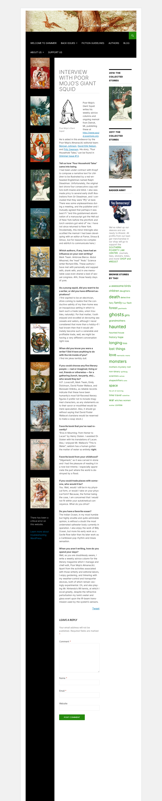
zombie (118, 405)
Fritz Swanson (71, 149)
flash (129, 303)
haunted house (116, 332)
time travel (115, 395)
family (118, 302)
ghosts (116, 314)
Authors (114, 43)
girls (127, 315)
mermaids (121, 356)
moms (127, 356)
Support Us (55, 52)
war (111, 400)
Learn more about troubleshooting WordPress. (39, 535)
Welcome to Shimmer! (43, 43)
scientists (114, 376)
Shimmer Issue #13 (69, 156)
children (114, 290)
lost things (117, 349)
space (113, 385)
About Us (36, 52)
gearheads (122, 308)
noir (129, 367)
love (112, 355)
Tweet (96, 608)
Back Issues (68, 43)
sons (125, 381)
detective (125, 297)
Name (63, 678)
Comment (65, 641)
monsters (118, 361)
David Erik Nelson (87, 146)
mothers (113, 367)
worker (112, 405)
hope (120, 337)
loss (125, 343)
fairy (111, 303)
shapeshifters (116, 380)
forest (113, 308)
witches (119, 400)
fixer (124, 303)
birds (127, 285)
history (113, 337)
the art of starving (116, 391)
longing (115, 342)
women (127, 400)
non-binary (114, 371)
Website (63, 703)
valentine (125, 395)
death (114, 296)
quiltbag (124, 372)
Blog (126, 43)
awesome (117, 285)
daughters (125, 291)
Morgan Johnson (67, 146)
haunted (117, 326)
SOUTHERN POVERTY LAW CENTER (117, 250)
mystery (122, 367)
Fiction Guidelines (93, 43)
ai (110, 286)
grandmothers (117, 320)
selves (122, 376)
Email (62, 690)
